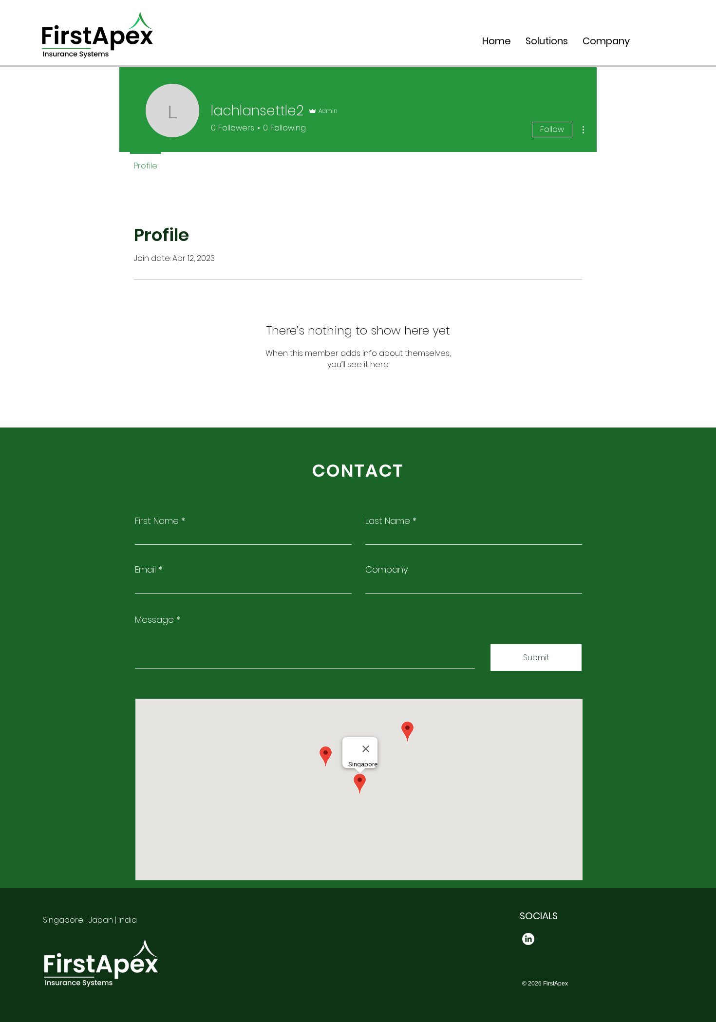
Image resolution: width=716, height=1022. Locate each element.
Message (154, 619)
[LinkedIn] (528, 939)
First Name (157, 521)
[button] (546, 41)
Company (386, 569)
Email (145, 569)
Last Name (387, 521)
